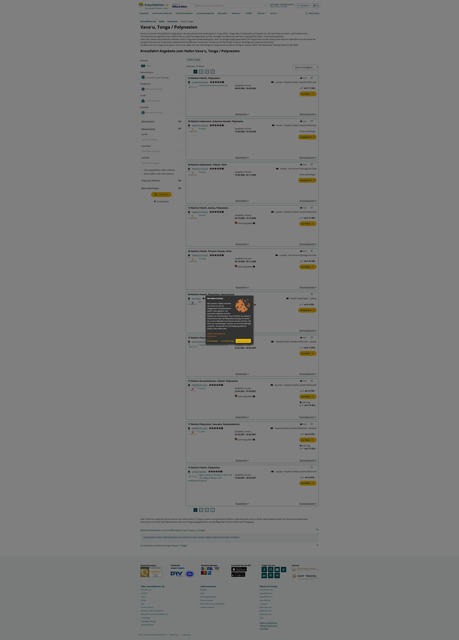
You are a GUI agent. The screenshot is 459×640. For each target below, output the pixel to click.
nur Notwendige (227, 341)
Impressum (211, 336)
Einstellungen (212, 341)
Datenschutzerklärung (216, 333)
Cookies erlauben (243, 341)
